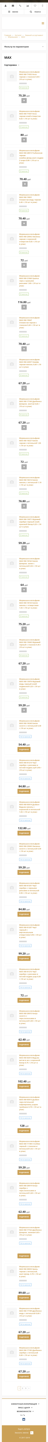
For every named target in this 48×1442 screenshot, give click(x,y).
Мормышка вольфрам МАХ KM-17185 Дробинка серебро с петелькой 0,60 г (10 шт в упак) (30, 1351)
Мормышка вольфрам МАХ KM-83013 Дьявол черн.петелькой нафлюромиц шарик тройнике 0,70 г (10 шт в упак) (30, 1103)
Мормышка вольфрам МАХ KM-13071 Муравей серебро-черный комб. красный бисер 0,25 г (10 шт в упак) (30, 522)
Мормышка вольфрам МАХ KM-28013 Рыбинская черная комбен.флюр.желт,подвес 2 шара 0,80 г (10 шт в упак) (31, 156)
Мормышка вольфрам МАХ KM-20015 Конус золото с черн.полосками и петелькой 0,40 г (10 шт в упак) (29, 1017)
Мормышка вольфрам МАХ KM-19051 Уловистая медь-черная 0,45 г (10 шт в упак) (30, 198)
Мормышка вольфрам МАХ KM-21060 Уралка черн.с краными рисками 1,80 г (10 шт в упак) (29, 281)
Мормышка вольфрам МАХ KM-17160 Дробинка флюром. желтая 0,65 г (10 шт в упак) (30, 402)
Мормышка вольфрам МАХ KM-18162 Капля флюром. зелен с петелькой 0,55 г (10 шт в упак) (29, 563)
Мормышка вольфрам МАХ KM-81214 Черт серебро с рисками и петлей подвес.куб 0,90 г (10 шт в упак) (30, 765)
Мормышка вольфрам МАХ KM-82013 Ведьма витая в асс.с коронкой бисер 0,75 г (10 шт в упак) (29, 1060)
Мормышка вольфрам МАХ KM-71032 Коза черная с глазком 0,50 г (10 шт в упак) (29, 75)
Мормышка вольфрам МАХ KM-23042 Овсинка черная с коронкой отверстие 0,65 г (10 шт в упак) (29, 239)
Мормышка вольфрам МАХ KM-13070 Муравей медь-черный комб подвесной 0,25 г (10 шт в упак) (29, 684)
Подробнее (24, 749)
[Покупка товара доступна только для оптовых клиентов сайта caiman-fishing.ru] (24, 100)
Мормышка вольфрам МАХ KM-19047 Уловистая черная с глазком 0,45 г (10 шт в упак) (29, 322)
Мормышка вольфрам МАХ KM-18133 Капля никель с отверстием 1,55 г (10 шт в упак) (29, 604)
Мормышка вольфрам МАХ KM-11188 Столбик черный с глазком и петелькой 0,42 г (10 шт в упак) (29, 1146)
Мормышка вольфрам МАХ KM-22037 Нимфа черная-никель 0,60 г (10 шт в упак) (30, 363)
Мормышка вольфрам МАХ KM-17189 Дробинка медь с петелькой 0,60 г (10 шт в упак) (30, 1312)
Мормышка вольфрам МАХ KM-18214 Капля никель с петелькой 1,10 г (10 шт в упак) (30, 481)
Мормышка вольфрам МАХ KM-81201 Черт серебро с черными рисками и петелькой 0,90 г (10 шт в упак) (29, 888)
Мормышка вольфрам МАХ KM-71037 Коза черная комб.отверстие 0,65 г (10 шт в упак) (30, 115)
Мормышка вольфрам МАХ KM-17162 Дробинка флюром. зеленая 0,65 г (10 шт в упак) (30, 1231)
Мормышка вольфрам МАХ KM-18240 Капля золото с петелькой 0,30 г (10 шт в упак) (30, 724)
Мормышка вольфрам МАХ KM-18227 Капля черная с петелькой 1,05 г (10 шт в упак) (30, 442)
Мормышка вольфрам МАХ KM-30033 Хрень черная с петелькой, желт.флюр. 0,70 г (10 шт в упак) (30, 1271)
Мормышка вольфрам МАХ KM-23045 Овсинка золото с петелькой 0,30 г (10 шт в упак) (30, 847)
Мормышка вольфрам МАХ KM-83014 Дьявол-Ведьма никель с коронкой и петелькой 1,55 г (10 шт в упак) (29, 807)
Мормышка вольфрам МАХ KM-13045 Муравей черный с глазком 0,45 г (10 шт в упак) (30, 643)
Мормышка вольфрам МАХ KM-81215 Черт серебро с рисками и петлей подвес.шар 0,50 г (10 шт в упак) (30, 974)
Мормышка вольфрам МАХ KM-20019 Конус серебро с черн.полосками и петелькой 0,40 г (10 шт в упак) (29, 1189)
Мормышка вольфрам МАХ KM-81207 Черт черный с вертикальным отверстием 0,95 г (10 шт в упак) (30, 931)
